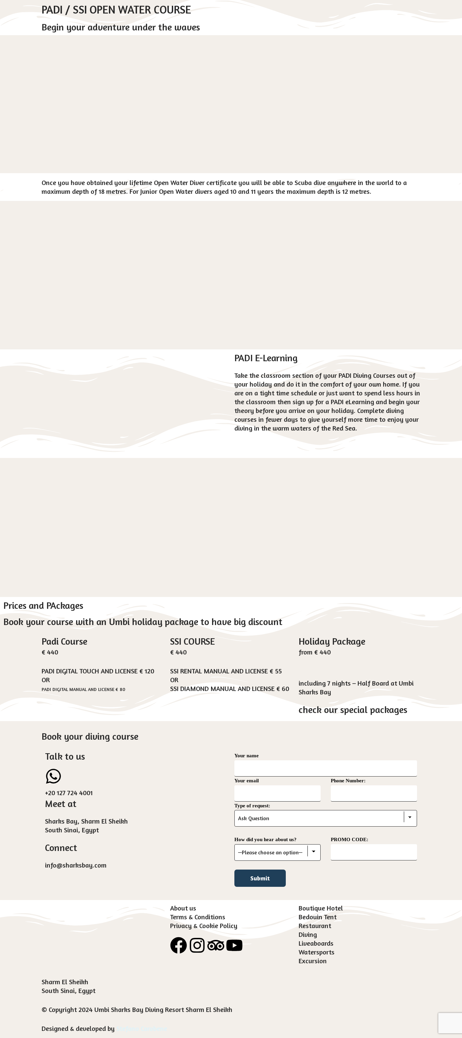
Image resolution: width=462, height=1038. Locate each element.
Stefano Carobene (141, 1028)
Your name (246, 755)
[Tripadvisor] (215, 945)
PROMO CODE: (349, 839)
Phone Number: (348, 780)
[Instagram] (197, 945)
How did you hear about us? (265, 839)
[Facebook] (178, 945)
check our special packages (353, 709)
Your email (246, 780)
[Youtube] (234, 945)
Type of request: (252, 805)
